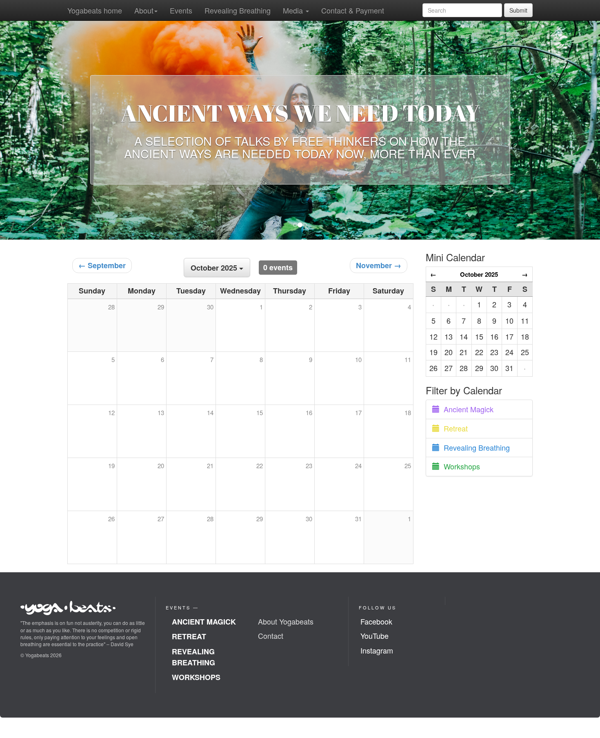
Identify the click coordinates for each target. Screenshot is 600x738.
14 (210, 412)
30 (309, 518)
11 (407, 359)
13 (161, 412)
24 (358, 465)
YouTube (374, 635)
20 (161, 465)
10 (358, 359)
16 (309, 412)
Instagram (376, 650)
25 (407, 465)
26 (111, 518)
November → (378, 265)
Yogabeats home (94, 10)
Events (181, 10)
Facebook (376, 621)
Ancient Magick (466, 409)
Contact (270, 635)
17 (358, 412)
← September (102, 265)
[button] (45, 130)
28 (210, 518)
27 (161, 518)
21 (210, 465)
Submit (518, 10)
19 (111, 465)
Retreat (454, 428)
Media (294, 10)
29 (259, 518)
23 (309, 465)
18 (407, 412)
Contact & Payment (352, 10)
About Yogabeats (285, 621)
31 (358, 518)
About (143, 10)
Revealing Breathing (237, 10)
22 (259, 465)
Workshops (460, 466)
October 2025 (479, 274)
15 (259, 412)
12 (111, 412)
